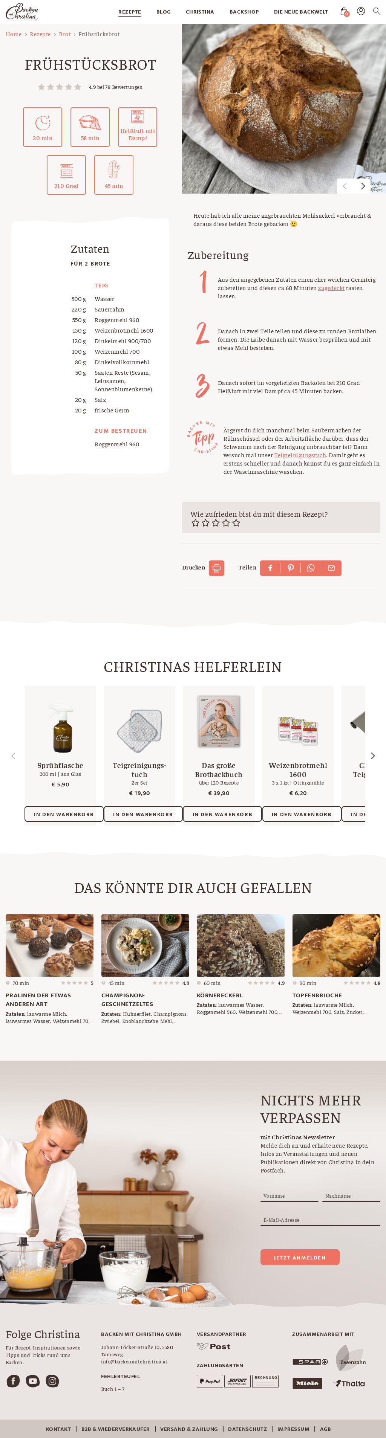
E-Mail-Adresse (281, 1219)
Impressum (293, 1429)
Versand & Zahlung (189, 1429)
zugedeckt (331, 287)
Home (14, 33)
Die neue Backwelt (301, 12)
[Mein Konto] (361, 13)
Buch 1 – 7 (112, 1388)
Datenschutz (247, 1429)
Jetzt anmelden (300, 1257)
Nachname (338, 1195)
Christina (200, 12)
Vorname (274, 1195)
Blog (163, 12)
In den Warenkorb (64, 814)
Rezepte (129, 12)
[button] (363, 186)
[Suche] (376, 12)
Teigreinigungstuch (300, 454)
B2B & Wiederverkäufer (115, 1429)
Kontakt (58, 1429)
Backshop (244, 12)
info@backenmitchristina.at (134, 1361)
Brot (64, 33)
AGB (325, 1429)
